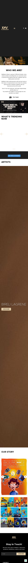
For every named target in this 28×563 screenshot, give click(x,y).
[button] (14, 28)
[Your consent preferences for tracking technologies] (25, 560)
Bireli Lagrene (13, 304)
